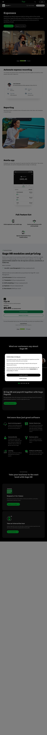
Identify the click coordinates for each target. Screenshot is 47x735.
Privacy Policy (10, 370)
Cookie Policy (33, 369)
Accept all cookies (23, 375)
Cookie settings (23, 378)
